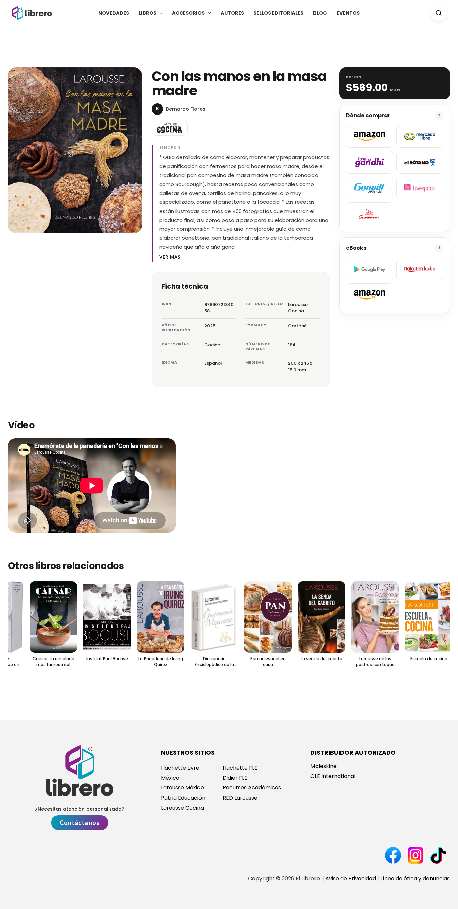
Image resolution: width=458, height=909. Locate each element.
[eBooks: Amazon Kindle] (369, 294)
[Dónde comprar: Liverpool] (420, 188)
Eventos (348, 13)
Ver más (170, 257)
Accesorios (188, 13)
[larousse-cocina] (170, 128)
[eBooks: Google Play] (369, 269)
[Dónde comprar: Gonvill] (369, 188)
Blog (320, 13)
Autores (232, 13)
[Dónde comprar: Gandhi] (369, 162)
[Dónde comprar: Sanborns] (369, 213)
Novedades (113, 13)
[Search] (438, 13)
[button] (159, 13)
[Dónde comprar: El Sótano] (420, 162)
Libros (147, 13)
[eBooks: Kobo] (420, 269)
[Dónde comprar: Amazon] (369, 136)
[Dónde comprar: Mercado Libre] (420, 136)
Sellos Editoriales (278, 13)
